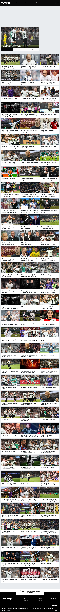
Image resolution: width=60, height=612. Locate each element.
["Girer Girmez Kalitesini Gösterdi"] (30, 139)
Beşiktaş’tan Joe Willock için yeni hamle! (29, 83)
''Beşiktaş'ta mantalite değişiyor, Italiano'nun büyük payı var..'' (10, 323)
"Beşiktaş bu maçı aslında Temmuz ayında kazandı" (48, 163)
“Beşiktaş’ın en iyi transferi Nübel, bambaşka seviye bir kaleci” (49, 291)
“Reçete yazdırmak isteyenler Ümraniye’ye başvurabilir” (10, 339)
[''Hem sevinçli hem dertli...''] (10, 428)
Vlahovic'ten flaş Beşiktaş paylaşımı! (9, 291)
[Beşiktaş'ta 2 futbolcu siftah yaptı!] (49, 332)
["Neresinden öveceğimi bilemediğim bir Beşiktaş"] (30, 267)
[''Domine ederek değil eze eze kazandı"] (30, 155)
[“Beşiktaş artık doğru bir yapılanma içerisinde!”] (10, 235)
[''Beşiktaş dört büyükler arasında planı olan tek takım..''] (49, 299)
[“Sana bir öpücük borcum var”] (49, 59)
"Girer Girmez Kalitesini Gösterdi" (27, 147)
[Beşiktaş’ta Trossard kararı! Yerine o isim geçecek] (10, 123)
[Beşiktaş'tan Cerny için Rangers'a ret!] (10, 219)
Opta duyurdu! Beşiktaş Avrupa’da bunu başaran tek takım (29, 115)
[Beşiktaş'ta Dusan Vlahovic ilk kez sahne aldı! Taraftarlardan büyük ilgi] (10, 540)
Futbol (16, 3)
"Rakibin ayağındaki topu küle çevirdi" (48, 516)
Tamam (55, 610)
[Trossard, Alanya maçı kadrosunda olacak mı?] (49, 187)
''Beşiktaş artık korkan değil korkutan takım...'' (29, 403)
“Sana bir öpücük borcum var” (48, 67)
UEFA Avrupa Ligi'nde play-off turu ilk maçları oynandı (29, 371)
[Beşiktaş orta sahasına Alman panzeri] (30, 460)
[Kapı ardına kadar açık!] (10, 444)
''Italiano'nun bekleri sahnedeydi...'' (46, 436)
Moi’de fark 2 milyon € (47, 355)
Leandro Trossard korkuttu (29, 387)
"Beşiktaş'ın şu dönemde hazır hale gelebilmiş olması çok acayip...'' (10, 147)
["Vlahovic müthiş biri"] (49, 267)
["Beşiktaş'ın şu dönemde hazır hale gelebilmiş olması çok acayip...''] (10, 139)
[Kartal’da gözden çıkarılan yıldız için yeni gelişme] (10, 107)
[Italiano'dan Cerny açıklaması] (49, 556)
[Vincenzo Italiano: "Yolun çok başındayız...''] (10, 556)
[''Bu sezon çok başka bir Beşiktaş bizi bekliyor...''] (49, 444)
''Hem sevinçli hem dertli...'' (9, 435)
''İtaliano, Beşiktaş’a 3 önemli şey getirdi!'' (49, 403)
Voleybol (29, 3)
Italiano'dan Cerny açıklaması (46, 564)
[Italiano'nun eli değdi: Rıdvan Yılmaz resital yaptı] (49, 364)
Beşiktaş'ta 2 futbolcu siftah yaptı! (49, 339)
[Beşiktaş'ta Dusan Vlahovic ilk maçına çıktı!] (10, 348)
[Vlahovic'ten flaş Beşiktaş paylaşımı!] (10, 283)
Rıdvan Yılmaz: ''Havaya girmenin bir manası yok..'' (48, 484)
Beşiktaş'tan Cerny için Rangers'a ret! (8, 227)
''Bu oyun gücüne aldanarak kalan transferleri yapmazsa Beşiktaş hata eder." (49, 179)
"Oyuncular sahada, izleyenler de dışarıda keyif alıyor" (29, 179)
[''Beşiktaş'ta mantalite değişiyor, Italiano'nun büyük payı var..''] (10, 315)
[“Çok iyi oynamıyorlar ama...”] (30, 91)
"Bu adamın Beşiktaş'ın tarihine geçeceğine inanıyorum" (8, 259)
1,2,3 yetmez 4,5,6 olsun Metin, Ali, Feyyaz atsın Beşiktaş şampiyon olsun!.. (9, 532)
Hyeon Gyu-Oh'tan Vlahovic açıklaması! (49, 580)
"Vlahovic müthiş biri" (47, 275)
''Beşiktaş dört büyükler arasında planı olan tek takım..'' (47, 307)
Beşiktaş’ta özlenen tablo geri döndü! (49, 115)
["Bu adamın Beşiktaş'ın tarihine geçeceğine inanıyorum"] (10, 251)
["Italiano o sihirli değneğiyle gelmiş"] (49, 203)
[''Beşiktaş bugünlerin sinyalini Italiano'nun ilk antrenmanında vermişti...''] (10, 187)
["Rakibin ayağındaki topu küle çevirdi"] (49, 508)
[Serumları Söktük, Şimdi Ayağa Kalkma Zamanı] (49, 219)
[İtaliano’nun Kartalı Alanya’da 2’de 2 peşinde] (10, 59)
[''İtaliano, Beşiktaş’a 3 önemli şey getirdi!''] (49, 396)
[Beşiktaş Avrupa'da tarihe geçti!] (49, 139)
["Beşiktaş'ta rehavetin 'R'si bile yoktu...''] (30, 508)
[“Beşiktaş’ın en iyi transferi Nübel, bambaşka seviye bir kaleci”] (49, 283)
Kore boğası (24, 483)
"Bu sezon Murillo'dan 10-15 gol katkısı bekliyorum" (9, 163)
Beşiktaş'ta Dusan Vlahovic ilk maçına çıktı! (10, 355)
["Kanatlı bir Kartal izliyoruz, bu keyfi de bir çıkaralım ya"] (30, 492)
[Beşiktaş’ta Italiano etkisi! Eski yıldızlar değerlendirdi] (30, 59)
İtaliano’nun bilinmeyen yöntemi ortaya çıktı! (48, 83)
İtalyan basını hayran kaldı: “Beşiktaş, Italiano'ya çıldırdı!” (30, 131)
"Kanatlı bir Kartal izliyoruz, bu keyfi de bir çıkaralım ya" (29, 500)
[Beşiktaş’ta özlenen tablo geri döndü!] (49, 107)
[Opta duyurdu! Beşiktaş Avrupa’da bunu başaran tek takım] (30, 107)
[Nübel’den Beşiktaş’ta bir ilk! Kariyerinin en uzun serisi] (10, 91)
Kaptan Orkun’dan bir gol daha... (9, 387)
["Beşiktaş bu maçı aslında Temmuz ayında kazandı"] (49, 155)
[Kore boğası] (30, 476)
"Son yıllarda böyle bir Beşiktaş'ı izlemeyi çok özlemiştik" (47, 243)
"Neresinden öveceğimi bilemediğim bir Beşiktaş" (28, 275)
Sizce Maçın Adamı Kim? (28, 579)
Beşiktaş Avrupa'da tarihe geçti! (48, 147)
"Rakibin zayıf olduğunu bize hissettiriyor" (10, 516)
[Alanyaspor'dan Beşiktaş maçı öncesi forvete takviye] (10, 171)
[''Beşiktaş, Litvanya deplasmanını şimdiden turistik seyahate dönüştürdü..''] (10, 460)
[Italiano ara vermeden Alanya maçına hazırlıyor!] (10, 203)
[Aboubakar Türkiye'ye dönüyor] (49, 123)
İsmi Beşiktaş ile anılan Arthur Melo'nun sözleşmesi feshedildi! (29, 259)
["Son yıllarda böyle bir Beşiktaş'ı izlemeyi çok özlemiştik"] (49, 235)
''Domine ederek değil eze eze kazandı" (29, 163)
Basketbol (22, 3)
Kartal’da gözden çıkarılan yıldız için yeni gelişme (9, 115)
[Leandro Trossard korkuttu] (30, 380)
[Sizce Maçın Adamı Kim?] (30, 572)
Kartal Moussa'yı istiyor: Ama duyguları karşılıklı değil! (49, 323)
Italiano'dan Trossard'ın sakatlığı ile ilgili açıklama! (29, 564)
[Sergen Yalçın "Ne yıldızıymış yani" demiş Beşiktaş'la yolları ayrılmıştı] (30, 428)
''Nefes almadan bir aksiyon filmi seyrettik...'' (10, 403)
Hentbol (35, 3)
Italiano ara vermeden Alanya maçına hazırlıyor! (9, 211)
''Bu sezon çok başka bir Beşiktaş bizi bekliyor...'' (48, 452)
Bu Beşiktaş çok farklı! (47, 467)
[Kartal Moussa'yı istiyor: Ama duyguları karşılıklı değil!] (49, 315)
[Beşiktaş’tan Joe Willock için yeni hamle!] (30, 75)
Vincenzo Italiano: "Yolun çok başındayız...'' (10, 564)
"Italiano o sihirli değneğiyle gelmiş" (49, 211)
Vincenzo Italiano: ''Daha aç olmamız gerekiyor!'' (29, 355)
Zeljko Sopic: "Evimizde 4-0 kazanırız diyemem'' (29, 548)
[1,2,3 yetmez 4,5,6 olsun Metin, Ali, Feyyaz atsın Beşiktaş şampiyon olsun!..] (10, 524)
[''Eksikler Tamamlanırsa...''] (30, 299)
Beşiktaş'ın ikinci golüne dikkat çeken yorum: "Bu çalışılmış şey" (48, 259)
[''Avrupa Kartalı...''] (10, 412)
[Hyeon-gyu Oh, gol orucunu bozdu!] (10, 364)
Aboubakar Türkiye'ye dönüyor (47, 131)
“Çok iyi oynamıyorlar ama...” (29, 98)
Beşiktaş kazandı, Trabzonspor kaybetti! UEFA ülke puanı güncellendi (29, 452)
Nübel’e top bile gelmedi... (48, 387)
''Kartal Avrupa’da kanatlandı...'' (26, 420)
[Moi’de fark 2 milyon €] (49, 348)
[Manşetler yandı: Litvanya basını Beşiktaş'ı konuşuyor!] (30, 332)
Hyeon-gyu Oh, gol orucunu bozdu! (10, 371)
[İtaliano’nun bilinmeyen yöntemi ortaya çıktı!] (49, 75)
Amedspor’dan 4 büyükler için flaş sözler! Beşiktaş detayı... (48, 99)
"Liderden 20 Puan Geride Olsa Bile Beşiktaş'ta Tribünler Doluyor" (29, 195)
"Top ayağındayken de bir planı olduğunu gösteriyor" (49, 500)
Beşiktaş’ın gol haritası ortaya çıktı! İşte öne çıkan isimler (9, 83)
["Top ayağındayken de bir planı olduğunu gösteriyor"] (49, 492)
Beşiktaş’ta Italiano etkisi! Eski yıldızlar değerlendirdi (28, 67)
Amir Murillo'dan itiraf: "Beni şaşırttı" (9, 580)
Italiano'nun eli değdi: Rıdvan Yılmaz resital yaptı (49, 371)
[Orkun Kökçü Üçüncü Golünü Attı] (30, 524)
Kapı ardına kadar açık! (8, 451)
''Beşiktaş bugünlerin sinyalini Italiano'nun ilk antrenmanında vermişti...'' (10, 195)
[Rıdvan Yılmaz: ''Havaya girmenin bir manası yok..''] (49, 476)
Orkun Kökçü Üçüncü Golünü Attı (29, 532)
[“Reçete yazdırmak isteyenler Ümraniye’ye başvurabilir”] (10, 332)
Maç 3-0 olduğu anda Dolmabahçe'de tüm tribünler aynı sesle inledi (49, 532)
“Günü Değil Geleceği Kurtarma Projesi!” (27, 243)
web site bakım (53, 598)
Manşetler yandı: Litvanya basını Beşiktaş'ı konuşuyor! (29, 339)
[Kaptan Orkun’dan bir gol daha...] (10, 380)
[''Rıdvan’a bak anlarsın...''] (49, 412)
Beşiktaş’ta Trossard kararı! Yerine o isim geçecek (10, 131)
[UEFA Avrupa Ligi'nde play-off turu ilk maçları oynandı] (30, 364)
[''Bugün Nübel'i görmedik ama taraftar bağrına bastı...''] (10, 492)
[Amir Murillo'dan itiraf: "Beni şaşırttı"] (10, 572)
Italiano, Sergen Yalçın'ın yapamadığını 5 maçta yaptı (49, 548)
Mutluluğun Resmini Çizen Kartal (28, 323)
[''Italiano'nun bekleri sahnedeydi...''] (49, 428)
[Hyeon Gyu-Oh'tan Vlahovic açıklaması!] (49, 572)
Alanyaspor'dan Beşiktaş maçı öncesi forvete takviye (10, 179)
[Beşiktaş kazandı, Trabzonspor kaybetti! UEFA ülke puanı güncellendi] (30, 444)
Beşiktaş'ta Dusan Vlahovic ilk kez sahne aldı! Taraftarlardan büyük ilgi (10, 548)
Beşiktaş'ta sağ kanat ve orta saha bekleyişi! (30, 227)
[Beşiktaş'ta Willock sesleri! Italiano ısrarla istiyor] (10, 476)
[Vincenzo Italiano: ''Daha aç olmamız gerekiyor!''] (30, 348)
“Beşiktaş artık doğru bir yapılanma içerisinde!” (9, 243)
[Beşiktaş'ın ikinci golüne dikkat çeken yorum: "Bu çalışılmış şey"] (49, 251)
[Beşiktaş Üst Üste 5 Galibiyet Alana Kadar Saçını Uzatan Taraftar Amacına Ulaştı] (30, 203)
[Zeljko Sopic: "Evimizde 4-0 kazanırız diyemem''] (30, 540)
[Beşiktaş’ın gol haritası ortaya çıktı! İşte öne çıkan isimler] (10, 75)
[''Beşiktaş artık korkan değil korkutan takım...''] (30, 396)
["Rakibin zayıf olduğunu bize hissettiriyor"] (10, 508)
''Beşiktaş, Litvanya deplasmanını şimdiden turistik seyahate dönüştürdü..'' (8, 468)
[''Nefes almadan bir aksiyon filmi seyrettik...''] (10, 396)
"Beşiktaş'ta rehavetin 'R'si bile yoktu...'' (28, 516)
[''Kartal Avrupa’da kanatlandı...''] (30, 412)
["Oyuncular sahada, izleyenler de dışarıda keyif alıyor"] (30, 171)
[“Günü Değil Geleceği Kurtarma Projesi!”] (30, 235)
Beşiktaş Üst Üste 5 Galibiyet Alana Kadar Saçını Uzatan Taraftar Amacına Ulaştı (29, 211)
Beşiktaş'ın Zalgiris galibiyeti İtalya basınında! (10, 275)
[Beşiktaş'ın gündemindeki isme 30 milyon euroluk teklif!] (10, 299)
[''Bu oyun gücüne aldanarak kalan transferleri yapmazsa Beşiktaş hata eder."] (49, 171)
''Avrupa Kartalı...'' (7, 419)
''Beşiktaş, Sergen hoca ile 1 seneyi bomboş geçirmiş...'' (29, 291)
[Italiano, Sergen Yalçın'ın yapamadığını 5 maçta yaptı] (49, 540)
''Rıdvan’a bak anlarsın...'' (48, 419)
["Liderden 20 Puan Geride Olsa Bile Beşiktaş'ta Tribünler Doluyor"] (30, 187)
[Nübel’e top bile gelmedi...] (49, 380)
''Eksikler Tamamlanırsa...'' (28, 307)
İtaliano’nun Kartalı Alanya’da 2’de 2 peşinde (9, 67)
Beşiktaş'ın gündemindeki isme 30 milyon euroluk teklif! (10, 307)
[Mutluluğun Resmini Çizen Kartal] (30, 315)
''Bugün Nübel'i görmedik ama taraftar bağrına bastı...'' (10, 500)
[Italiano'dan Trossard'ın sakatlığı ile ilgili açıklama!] (30, 556)
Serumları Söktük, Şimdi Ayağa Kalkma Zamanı (48, 227)
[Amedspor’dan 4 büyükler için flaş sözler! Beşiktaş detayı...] (49, 91)
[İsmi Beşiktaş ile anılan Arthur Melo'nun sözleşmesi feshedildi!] (30, 251)
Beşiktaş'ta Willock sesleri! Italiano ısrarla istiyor (9, 484)
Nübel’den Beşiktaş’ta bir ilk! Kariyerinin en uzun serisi (10, 99)
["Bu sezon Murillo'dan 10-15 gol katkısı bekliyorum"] (10, 155)
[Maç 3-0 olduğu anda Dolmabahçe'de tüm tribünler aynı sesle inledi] (49, 524)
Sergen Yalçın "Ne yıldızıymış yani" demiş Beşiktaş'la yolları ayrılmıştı (30, 436)
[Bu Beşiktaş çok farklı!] (49, 460)
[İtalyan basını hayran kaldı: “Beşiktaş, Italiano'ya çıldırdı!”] (30, 123)
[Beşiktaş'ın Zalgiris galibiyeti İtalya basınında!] (10, 267)
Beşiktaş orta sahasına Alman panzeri (28, 468)
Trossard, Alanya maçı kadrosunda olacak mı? (48, 195)
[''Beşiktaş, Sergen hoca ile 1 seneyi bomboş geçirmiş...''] (30, 283)
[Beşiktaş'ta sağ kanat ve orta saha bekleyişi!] (30, 219)
